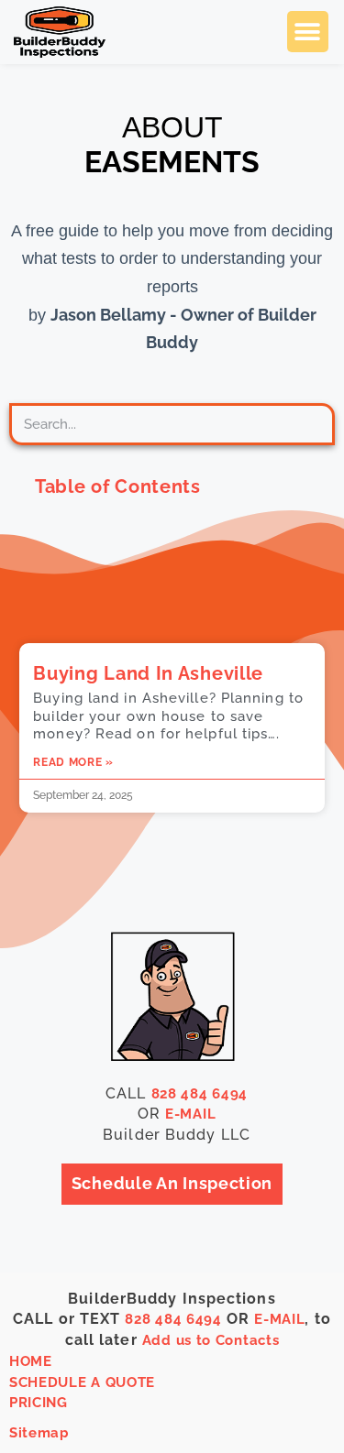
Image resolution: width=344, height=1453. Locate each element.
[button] (307, 31)
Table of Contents (118, 486)
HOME (30, 1361)
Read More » (73, 762)
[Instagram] (315, 1379)
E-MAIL (190, 1114)
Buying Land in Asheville (148, 673)
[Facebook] (268, 1379)
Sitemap (39, 1433)
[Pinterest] (268, 1417)
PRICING (38, 1402)
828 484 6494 (199, 1094)
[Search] (304, 424)
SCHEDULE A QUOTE (82, 1382)
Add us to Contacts (211, 1340)
